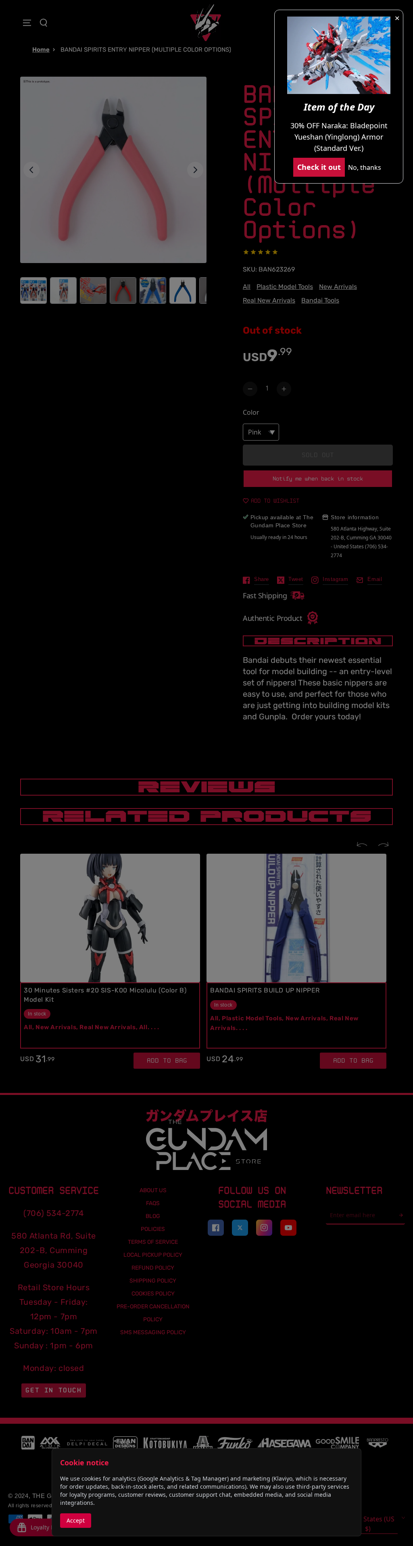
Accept (76, 1520)
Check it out (319, 167)
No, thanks (364, 167)
